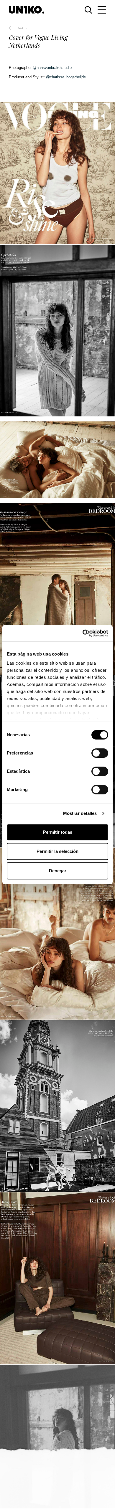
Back (22, 28)
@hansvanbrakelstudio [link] (52, 67)
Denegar (57, 870)
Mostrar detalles (80, 813)
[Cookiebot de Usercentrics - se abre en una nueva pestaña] (82, 633)
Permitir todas (57, 832)
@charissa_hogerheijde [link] (66, 77)
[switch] (99, 753)
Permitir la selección (57, 851)
